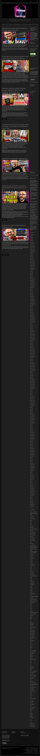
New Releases (14, 147)
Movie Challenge (10, 76)
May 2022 (31, 309)
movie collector (17, 108)
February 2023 (32, 296)
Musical (31, 638)
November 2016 (32, 401)
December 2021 (32, 316)
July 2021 (31, 324)
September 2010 (32, 494)
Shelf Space (32, 668)
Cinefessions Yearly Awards (34, 753)
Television (31, 681)
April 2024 (31, 275)
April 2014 (31, 445)
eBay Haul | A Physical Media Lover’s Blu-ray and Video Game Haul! (34, 181)
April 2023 (31, 293)
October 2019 (32, 354)
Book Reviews (32, 539)
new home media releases (5, 147)
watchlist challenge (24, 77)
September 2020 (32, 338)
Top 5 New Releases (18, 142)
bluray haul (14, 45)
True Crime (31, 701)
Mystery (31, 641)
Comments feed (32, 725)
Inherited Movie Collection (34, 612)
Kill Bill (27, 107)
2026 (2, 143)
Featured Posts (23, 753)
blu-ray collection (19, 73)
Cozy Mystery (32, 565)
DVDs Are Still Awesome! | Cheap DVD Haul (15, 158)
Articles (7, 24)
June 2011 (31, 482)
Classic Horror (32, 553)
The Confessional (32, 687)
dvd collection (14, 173)
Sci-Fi (31, 660)
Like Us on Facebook (13, 732)
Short (31, 669)
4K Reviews (32, 517)
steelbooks (6, 148)
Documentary (32, 574)
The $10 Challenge (33, 682)
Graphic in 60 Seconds (33, 599)
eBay (18, 45)
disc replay (6, 173)
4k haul (3, 107)
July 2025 (31, 253)
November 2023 (32, 283)
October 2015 (32, 420)
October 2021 (32, 319)
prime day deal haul (22, 243)
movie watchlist (14, 76)
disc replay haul (10, 173)
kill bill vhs (3, 108)
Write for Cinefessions (16, 24)
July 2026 (31, 236)
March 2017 (32, 395)
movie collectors (9, 207)
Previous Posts (5, 254)
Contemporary (32, 564)
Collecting (15, 172)
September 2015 (32, 422)
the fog (14, 77)
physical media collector (5, 208)
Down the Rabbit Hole (33, 575)
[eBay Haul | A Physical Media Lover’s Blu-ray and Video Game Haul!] (15, 32)
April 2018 (31, 376)
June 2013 (31, 458)
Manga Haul (32, 622)
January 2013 (32, 466)
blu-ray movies (23, 143)
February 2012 (32, 476)
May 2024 (31, 274)
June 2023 (31, 290)
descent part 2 (22, 107)
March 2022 (32, 312)
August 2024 (32, 269)
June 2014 (31, 442)
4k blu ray (3, 204)
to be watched (16, 77)
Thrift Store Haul (32, 691)
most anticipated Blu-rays (5, 76)
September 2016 (32, 404)
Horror (31, 605)
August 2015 (32, 423)
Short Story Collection (33, 671)
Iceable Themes (9, 748)
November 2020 (32, 335)
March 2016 (32, 413)
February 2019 (32, 363)
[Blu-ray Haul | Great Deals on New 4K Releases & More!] (15, 229)
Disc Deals (31, 571)
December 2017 (32, 382)
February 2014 (32, 448)
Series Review (32, 666)
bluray (8, 45)
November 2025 (32, 247)
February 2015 (32, 432)
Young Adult (32, 717)
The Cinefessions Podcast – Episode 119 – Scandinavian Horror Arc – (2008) (34, 205)
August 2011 (32, 479)
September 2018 (32, 369)
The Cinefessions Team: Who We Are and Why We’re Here (30, 749)
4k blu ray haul (7, 204)
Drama (31, 577)
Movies (5, 46)
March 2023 (32, 294)
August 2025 (32, 252)
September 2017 (32, 387)
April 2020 (31, 346)
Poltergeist (9, 77)
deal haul (27, 242)
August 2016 (32, 406)
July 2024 (31, 271)
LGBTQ (31, 618)
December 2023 (32, 281)
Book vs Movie (32, 540)
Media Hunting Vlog (33, 627)
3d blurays (6, 45)
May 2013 (31, 460)
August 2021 (32, 322)
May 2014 (31, 444)
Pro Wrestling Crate (33, 650)
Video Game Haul (32, 707)
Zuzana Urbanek (32, 226)
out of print (11, 46)
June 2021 (31, 325)
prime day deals (26, 243)
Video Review (32, 708)
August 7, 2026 (5, 142)
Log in (31, 722)
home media (20, 144)
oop (6, 46)
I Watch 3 (31, 611)
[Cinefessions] (20, 4)
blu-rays (26, 143)
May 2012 (31, 473)
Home (26, 747)
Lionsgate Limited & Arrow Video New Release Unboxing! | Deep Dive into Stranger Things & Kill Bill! (14, 90)
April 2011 (31, 485)
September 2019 (32, 356)
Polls (31, 649)
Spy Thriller (31, 674)
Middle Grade (32, 630)
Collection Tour (32, 558)
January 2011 (32, 489)
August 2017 (32, 388)
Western (31, 713)
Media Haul (18, 172)
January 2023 (32, 297)
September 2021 (32, 321)
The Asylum (32, 685)
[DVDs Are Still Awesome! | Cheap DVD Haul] (15, 160)
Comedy (31, 559)
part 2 (22, 108)
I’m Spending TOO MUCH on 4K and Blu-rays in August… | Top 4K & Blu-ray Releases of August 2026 (15, 126)
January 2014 (32, 450)
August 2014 (32, 439)
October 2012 (32, 469)
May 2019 (31, 359)
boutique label (16, 144)
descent (20, 107)
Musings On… (32, 640)
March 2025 (32, 259)
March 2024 (32, 277)
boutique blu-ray (8, 144)
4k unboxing (20, 204)
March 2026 (32, 242)
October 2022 (32, 302)
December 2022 (32, 299)
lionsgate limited (7, 108)
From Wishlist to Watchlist (17, 72)
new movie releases (11, 147)
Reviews (3, 24)
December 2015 (32, 417)
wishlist (27, 77)
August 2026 (32, 234)
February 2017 (32, 397)
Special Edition (32, 672)
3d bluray (3, 45)
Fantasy (31, 587)
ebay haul (24, 45)
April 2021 (31, 328)
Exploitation (32, 584)
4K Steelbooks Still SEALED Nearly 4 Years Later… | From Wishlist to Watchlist (34, 184)
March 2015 (32, 431)
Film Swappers (32, 593)
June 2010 (31, 498)
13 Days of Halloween (33, 511)
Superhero (31, 678)
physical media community (11, 208)
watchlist (20, 77)
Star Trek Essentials (33, 675)
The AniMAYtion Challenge (34, 684)
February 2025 (32, 261)
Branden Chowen (10, 72)
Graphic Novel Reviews (33, 600)
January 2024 (32, 280)
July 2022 (31, 306)
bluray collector (24, 242)
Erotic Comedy (32, 583)
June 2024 (31, 272)
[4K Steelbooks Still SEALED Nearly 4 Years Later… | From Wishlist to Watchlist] (15, 60)
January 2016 (32, 416)
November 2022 (32, 300)
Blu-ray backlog (14, 73)
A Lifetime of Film (32, 518)
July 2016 (31, 407)
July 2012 (31, 472)
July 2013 (31, 457)
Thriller (31, 692)
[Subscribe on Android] (33, 53)
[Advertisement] (34, 62)
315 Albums (32, 515)
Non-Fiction (31, 644)
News (31, 643)
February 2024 (32, 278)
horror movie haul (26, 173)
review (12, 77)
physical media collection (5, 77)
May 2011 (31, 483)
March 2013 (32, 463)
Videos (23, 72)
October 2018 (32, 368)
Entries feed (32, 723)
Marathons (31, 624)
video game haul (19, 46)
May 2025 (31, 256)
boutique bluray (13, 144)
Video (31, 705)
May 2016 (31, 410)
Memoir (31, 628)
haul (26, 45)
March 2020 (32, 347)
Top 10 (31, 695)
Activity (28, 747)
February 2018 (32, 379)
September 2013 (32, 454)
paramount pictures (20, 207)
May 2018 (31, 375)
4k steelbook (9, 143)
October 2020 (32, 337)
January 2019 (32, 365)
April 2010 (31, 501)
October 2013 (32, 453)
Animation (31, 530)
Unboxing (31, 702)
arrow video (10, 107)
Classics (31, 555)
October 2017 (32, 385)
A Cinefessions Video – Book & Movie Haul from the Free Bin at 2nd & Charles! (33, 222)
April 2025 (31, 258)
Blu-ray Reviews (32, 533)
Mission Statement (35, 752)
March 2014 (32, 447)
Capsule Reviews (32, 545)
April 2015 (31, 429)
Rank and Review (32, 652)
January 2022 (32, 315)
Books (31, 542)
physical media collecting (25, 76)
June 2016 (31, 409)
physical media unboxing (22, 208)
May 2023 (31, 291)
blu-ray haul (13, 107)
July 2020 (31, 341)
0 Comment (26, 72)
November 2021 (32, 318)
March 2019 (32, 362)
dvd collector (17, 173)
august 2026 (19, 143)
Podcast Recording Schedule (34, 748)
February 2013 (32, 464)
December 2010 (32, 491)
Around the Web (31, 24)
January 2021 (32, 332)
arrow (8, 107)
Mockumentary (32, 631)
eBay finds (21, 45)
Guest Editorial (32, 602)
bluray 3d (11, 45)
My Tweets (31, 94)
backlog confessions (8, 73)
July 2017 (31, 390)
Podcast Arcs (28, 748)
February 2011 (32, 488)
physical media (15, 46)
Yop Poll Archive (36, 751)
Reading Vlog (32, 653)
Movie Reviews (32, 634)
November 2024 (32, 265)
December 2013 (32, 451)
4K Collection (10, 204)
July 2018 (31, 372)
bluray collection (20, 242)
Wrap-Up (31, 714)
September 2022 (32, 303)
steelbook (3, 148)
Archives (36, 24)
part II (24, 108)
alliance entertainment (24, 204)
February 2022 (32, 313)
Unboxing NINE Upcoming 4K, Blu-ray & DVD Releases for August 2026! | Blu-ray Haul (14, 187)
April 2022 (31, 310)
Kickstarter (31, 615)
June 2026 (31, 237)
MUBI (16, 207)
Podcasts (10, 24)
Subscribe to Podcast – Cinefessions (33, 56)
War (30, 711)
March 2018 (32, 378)
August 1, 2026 (5, 203)
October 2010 (32, 492)
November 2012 (32, 467)
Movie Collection (13, 108)
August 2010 (32, 495)
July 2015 (31, 425)
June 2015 (31, 426)
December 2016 (32, 400)
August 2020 (32, 340)
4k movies (4, 73)
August (17, 143)
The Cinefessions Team (24, 24)
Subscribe (32, 79)
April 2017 (31, 394)
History (31, 603)
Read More (4, 219)
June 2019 (31, 357)
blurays (5, 144)
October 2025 (32, 249)
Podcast (31, 647)
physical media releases (23, 147)
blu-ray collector (23, 73)
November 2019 (32, 353)
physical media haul (17, 208)
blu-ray (12, 73)
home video (23, 144)
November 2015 (32, 419)
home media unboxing (4, 207)
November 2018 (32, 366)
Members (36, 747)
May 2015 (31, 428)
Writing (31, 716)
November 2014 (32, 435)
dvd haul (17, 45)
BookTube (31, 543)
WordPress (17, 747)
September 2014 (32, 438)
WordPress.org (32, 726)
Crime (31, 567)
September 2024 (32, 268)
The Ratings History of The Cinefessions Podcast (32, 750)
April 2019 (31, 360)
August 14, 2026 (5, 72)
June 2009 (31, 507)
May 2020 (31, 344)
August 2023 (32, 287)
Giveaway (31, 597)
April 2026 (31, 240)
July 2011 (31, 480)
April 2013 (31, 461)
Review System (28, 753)
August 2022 (32, 305)
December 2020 (32, 334)
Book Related (32, 537)
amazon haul (10, 242)
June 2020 (31, 343)
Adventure (31, 526)
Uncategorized (32, 704)
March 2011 (32, 486)
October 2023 (32, 284)
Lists (30, 619)
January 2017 (32, 398)
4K (4, 143)
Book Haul (31, 536)
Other (21, 72)
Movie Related (32, 633)
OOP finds (9, 46)
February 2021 (32, 331)
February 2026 (32, 243)
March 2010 (32, 502)
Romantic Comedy (32, 659)
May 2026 (31, 239)
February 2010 (32, 504)
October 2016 (32, 403)
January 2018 (32, 381)
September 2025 (32, 250)
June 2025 (31, 255)
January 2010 (32, 505)
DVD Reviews (32, 581)
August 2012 (32, 470)
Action (31, 520)
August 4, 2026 (5, 172)
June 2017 (31, 391)
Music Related (32, 637)
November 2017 (32, 384)
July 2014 (31, 441)
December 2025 (32, 246)
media (3, 46)
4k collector (14, 204)
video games (23, 46)
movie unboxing (14, 207)
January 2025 (32, 262)
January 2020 (32, 350)
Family (31, 586)
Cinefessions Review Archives (28, 752)
